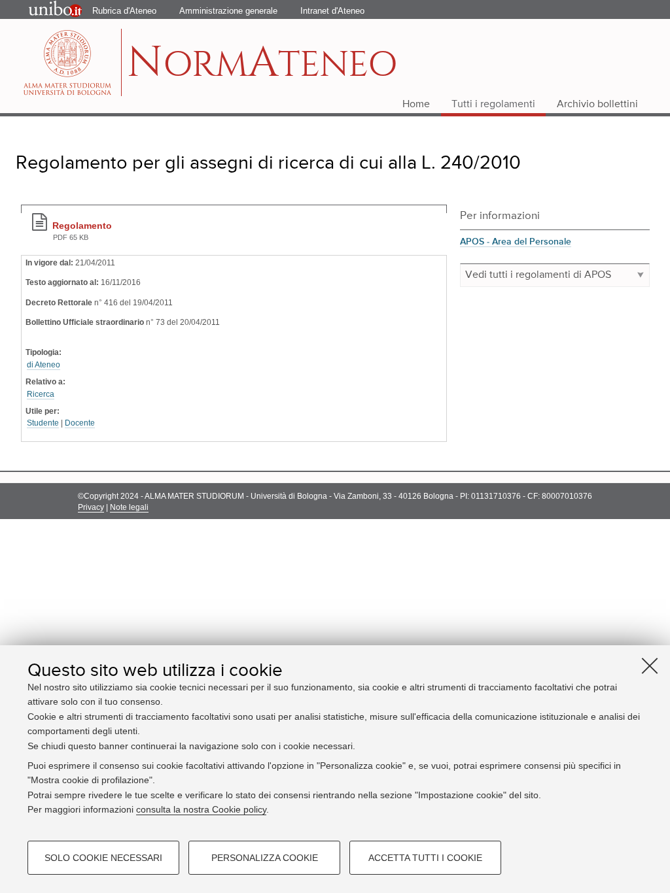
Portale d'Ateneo (44, 10)
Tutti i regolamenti (493, 104)
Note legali (129, 507)
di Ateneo (43, 364)
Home (416, 104)
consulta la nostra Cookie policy (201, 809)
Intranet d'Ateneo (332, 11)
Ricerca (40, 394)
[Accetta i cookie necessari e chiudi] (649, 665)
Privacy (91, 507)
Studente (43, 423)
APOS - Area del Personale (515, 241)
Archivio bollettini (597, 104)
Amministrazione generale (228, 11)
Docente (80, 423)
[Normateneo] (69, 62)
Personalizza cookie (264, 857)
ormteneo (262, 69)
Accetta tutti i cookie (425, 857)
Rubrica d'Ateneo (124, 11)
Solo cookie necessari (103, 857)
